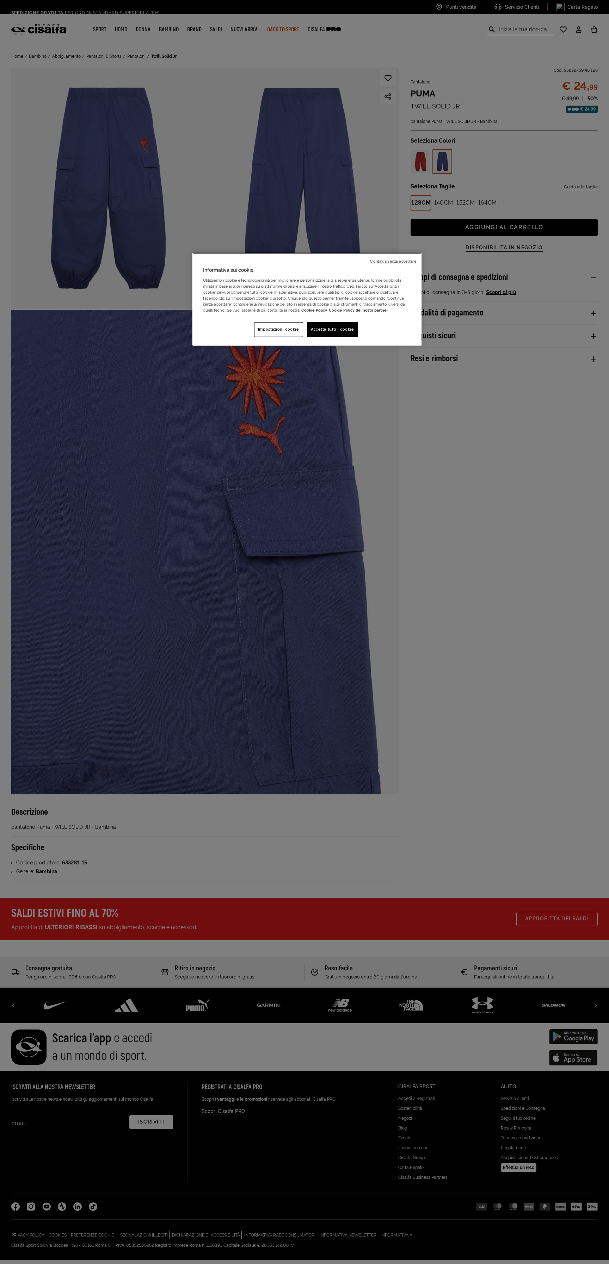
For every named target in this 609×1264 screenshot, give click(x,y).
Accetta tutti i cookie (332, 329)
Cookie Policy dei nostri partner (358, 310)
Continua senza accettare (393, 261)
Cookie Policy (314, 310)
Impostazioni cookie (278, 329)
